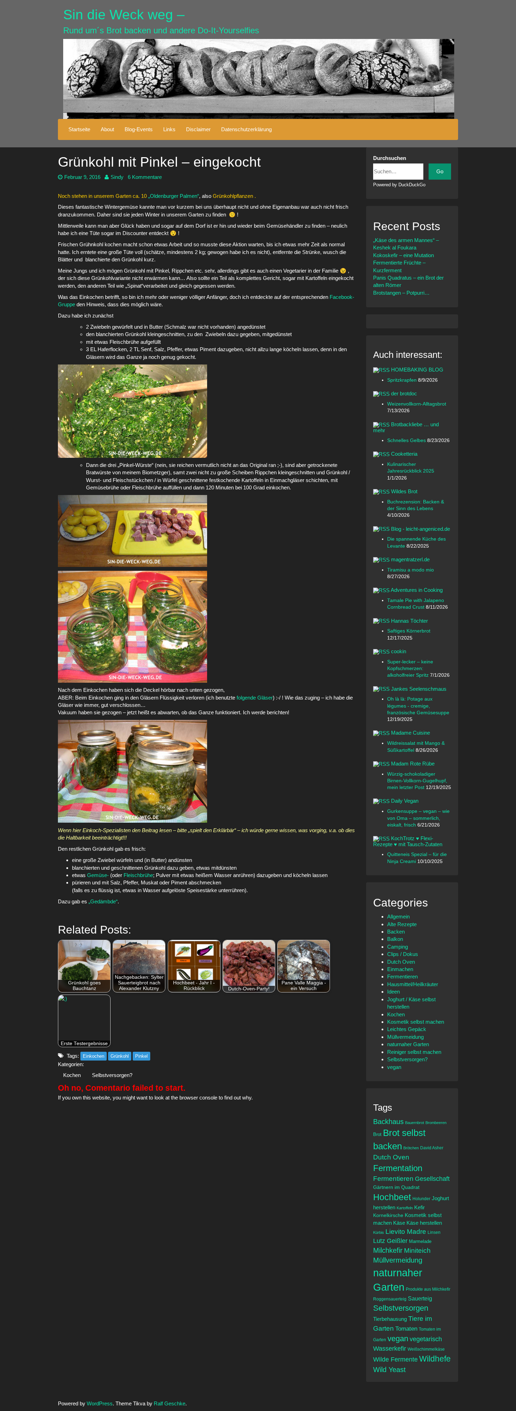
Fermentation (397, 1168)
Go (439, 171)
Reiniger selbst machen (414, 1052)
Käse (399, 1223)
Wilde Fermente (395, 1359)
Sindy (117, 177)
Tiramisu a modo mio (410, 570)
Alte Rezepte (402, 924)
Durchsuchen (389, 158)
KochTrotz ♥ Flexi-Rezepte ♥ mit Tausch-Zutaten (407, 841)
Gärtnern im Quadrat (396, 1187)
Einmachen (400, 969)
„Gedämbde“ (103, 901)
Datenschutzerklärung (246, 129)
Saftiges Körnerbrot (408, 631)
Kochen (72, 1075)
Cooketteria (404, 454)
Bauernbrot (414, 1123)
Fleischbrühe (138, 875)
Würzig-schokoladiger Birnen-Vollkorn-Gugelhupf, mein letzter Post (417, 780)
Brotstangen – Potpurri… (401, 293)
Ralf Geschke (169, 1403)
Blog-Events (139, 129)
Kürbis (378, 1232)
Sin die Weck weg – (124, 14)
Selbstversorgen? (112, 1075)
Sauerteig (420, 1298)
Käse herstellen (424, 1223)
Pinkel (141, 1056)
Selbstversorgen (400, 1308)
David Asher (431, 1147)
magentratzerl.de (410, 559)
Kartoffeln (405, 1208)
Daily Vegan (404, 801)
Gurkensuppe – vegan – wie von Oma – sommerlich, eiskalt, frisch (418, 818)
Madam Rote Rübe (413, 764)
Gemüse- (98, 875)
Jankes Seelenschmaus (418, 689)
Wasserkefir (389, 1348)
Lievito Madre (405, 1231)
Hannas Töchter (409, 621)
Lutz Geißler (390, 1240)
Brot (377, 1134)
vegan (394, 1067)
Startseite (79, 129)
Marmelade (420, 1241)
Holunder (421, 1198)
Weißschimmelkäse (426, 1349)
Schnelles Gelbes (407, 440)
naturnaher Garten (408, 1044)
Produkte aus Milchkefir (428, 1289)
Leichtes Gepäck (406, 1029)
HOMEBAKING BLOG (417, 370)
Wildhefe (435, 1358)
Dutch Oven (401, 962)
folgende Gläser (255, 698)
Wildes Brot (404, 491)
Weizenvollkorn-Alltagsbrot (416, 404)
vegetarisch (426, 1339)
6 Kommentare (145, 177)
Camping (397, 947)
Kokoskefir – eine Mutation (403, 255)
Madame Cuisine (410, 733)
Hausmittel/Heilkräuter (412, 984)
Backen (396, 932)
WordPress (100, 1403)
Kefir (419, 1207)
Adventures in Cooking (417, 590)
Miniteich (417, 1250)
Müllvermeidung (405, 1037)
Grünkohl (120, 1056)
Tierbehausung (390, 1319)
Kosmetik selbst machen (415, 1022)
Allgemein (398, 917)
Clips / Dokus (402, 954)
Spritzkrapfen (402, 380)
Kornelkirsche (388, 1215)
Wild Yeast (389, 1369)
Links (169, 129)
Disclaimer (198, 129)
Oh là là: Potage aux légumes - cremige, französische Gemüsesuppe (418, 705)
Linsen (434, 1232)
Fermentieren (402, 976)
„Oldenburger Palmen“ (173, 196)
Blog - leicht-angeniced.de (420, 529)
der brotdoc (404, 393)
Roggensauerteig (389, 1299)
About (107, 129)
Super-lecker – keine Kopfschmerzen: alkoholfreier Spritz (410, 668)
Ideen (393, 992)
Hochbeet (392, 1197)
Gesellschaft (432, 1178)
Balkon (395, 939)
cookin (398, 651)
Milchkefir (388, 1250)
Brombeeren (435, 1123)
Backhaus (388, 1121)
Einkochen (93, 1056)
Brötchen (411, 1148)
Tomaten (406, 1328)
